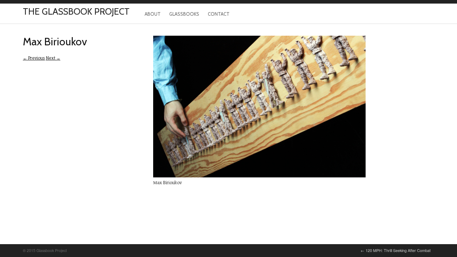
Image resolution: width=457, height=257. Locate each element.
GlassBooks (184, 14)
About (153, 14)
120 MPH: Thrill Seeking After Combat (396, 250)
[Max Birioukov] (259, 175)
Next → (53, 58)
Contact (219, 14)
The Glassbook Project (76, 11)
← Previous (34, 58)
